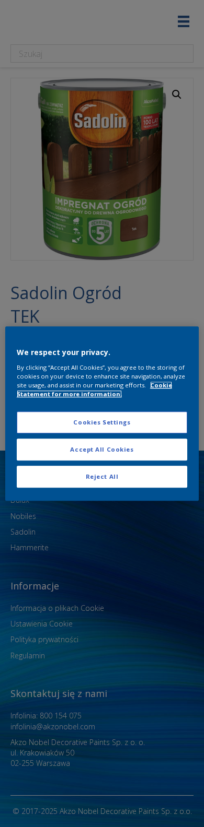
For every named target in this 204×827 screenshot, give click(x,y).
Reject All (102, 476)
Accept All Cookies (101, 449)
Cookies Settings (101, 422)
